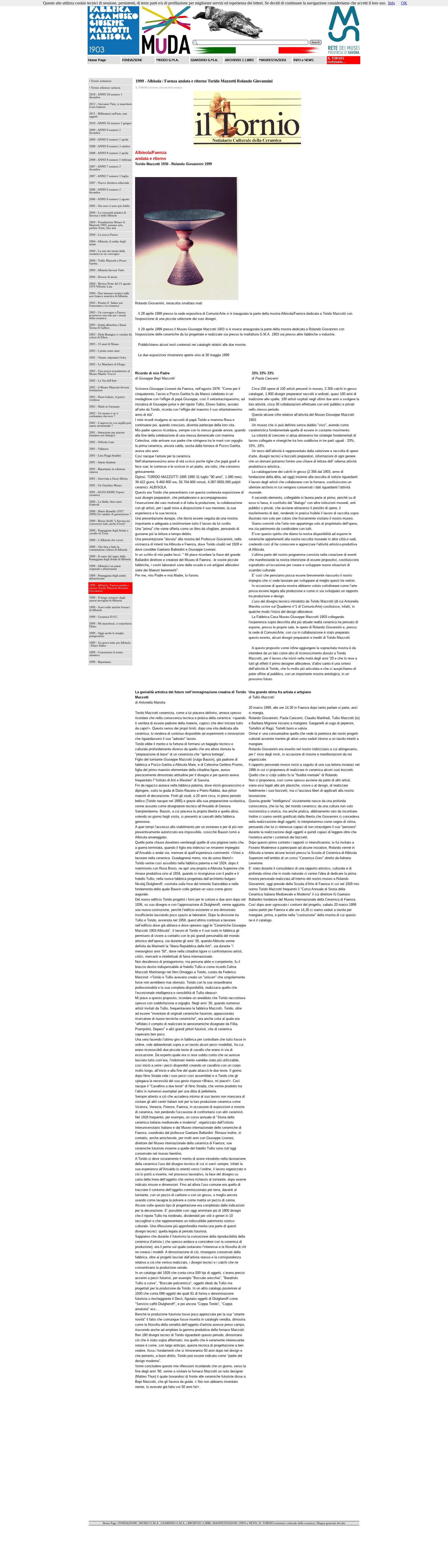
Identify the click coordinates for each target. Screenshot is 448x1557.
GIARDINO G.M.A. (173, 1523)
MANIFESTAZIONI (225, 1523)
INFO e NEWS (248, 1523)
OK (404, 3)
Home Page (109, 1523)
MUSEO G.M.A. (149, 1523)
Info (391, 3)
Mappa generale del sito (331, 1523)
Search (316, 42)
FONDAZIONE (127, 1523)
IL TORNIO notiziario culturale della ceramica (287, 1523)
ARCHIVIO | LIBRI (199, 1523)
